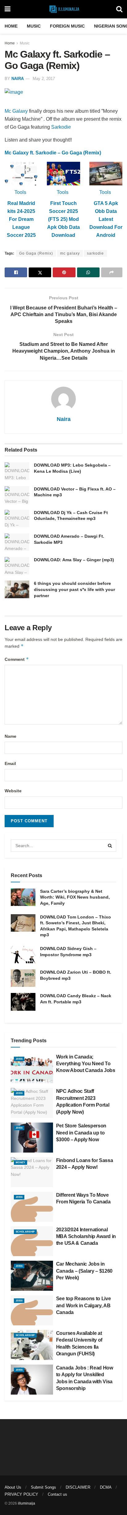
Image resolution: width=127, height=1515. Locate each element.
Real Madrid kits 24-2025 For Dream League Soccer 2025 (21, 219)
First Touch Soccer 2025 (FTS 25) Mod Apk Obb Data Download (63, 219)
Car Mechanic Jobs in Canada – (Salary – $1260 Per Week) (84, 1270)
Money (20, 1162)
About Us (13, 1487)
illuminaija (26, 1503)
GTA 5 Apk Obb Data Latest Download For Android (105, 219)
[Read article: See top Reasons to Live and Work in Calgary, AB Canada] (32, 1310)
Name (10, 736)
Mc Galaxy (16, 111)
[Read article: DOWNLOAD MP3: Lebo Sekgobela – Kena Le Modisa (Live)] (17, 471)
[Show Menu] (7, 9)
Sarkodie (61, 127)
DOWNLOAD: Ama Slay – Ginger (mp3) (74, 559)
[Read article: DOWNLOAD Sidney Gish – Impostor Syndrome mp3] (23, 954)
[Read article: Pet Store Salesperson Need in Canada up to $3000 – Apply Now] (32, 1138)
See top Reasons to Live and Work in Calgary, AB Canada (83, 1305)
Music (34, 26)
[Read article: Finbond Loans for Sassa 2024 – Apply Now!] (32, 1172)
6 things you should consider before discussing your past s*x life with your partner (74, 589)
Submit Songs (43, 1487)
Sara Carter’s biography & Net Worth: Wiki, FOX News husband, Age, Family (75, 897)
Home (11, 26)
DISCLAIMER (78, 1487)
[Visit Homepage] (63, 9)
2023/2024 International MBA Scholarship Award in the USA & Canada (86, 1236)
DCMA (106, 1487)
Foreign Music (67, 26)
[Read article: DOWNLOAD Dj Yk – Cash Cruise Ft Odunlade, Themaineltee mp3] (17, 518)
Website (13, 790)
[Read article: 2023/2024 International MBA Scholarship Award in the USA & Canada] (32, 1241)
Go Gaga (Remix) (36, 253)
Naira (17, 78)
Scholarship (25, 1231)
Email (10, 763)
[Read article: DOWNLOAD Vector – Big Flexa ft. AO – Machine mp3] (17, 495)
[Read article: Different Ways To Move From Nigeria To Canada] (32, 1207)
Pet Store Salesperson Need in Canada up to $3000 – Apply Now (81, 1132)
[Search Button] (119, 9)
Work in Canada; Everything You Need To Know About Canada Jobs (85, 1063)
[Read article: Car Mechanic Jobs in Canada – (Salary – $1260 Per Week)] (32, 1276)
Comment (17, 659)
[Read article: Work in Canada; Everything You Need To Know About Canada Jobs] (32, 1069)
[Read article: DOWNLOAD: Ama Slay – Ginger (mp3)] (17, 565)
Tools (20, 192)
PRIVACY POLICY (21, 1494)
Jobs (19, 1059)
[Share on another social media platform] (111, 272)
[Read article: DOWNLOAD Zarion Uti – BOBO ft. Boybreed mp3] (23, 978)
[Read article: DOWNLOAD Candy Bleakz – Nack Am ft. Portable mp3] (23, 1001)
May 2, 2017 (44, 78)
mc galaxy (70, 253)
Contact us (57, 1494)
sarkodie (95, 253)
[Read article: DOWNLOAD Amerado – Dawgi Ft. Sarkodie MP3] (17, 542)
